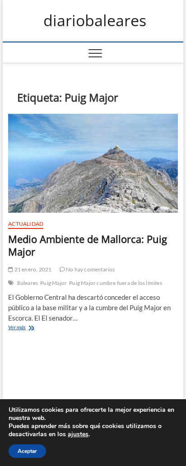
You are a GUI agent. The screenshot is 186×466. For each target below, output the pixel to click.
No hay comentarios (90, 269)
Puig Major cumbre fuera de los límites (115, 283)
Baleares (27, 283)
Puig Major (53, 283)
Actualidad (25, 223)
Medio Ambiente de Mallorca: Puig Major (87, 245)
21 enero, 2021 (32, 269)
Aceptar (27, 451)
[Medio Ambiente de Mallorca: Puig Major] (93, 163)
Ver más (27, 328)
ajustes (78, 434)
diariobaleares (94, 20)
